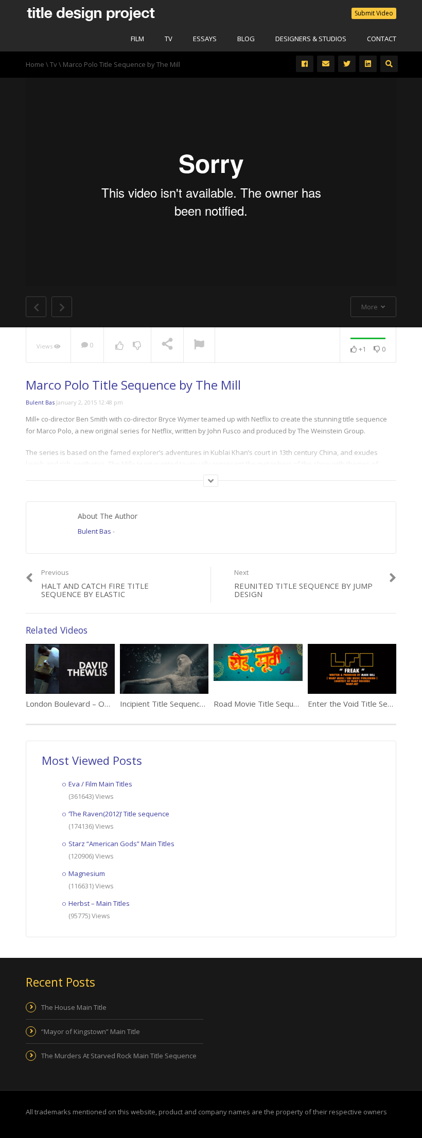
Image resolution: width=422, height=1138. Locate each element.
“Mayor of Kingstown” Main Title (90, 1031)
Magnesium (86, 873)
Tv (168, 38)
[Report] (199, 345)
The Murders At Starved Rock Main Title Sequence (119, 1055)
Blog (246, 38)
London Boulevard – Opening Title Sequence (104, 703)
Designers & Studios (310, 38)
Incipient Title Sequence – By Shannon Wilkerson (205, 703)
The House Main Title (74, 1007)
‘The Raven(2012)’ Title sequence (118, 813)
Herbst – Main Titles (99, 903)
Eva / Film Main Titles (100, 784)
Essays (205, 38)
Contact (381, 38)
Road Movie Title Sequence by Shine (278, 703)
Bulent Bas (40, 402)
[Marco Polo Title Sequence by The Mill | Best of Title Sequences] (90, 12)
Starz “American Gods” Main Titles (121, 843)
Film (137, 38)
